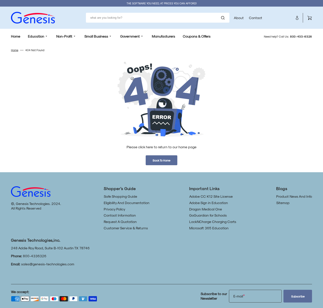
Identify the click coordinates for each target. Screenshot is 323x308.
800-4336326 (34, 256)
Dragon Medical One (205, 209)
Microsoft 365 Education (209, 228)
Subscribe (298, 296)
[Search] (223, 18)
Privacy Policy (114, 209)
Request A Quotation (120, 221)
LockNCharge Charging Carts (212, 221)
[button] (297, 18)
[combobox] (157, 18)
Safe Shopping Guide (120, 196)
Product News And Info (294, 196)
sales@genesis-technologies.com (47, 264)
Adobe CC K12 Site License (211, 196)
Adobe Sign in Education (208, 203)
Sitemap (283, 203)
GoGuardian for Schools (208, 215)
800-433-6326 (301, 36)
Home (14, 50)
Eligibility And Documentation (126, 203)
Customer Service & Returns (126, 228)
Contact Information (120, 215)
